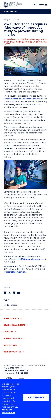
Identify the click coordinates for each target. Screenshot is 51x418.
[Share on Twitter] (9, 293)
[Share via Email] (18, 293)
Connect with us (13, 352)
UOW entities (10, 345)
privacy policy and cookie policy (10, 410)
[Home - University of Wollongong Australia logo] (13, 5)
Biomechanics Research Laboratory (24, 99)
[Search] (35, 4)
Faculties (9, 332)
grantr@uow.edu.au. (16, 272)
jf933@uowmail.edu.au (29, 259)
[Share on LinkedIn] (14, 293)
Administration (12, 338)
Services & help (11, 318)
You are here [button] (8, 12)
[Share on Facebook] (5, 293)
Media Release (10, 305)
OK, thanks (36, 397)
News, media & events (14, 325)
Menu (41, 4)
